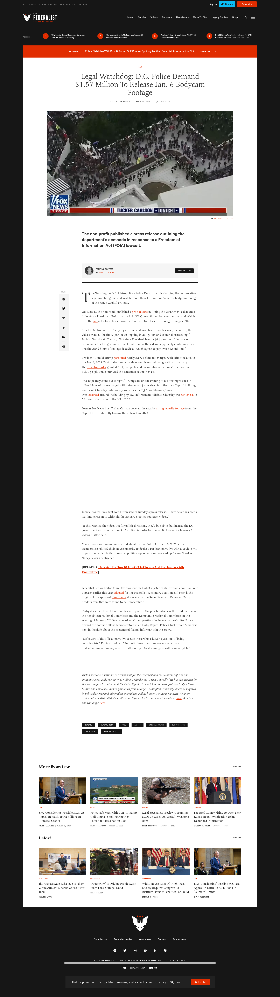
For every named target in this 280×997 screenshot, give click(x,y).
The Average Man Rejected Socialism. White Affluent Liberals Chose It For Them (62, 888)
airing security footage (170, 408)
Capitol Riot (107, 725)
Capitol (88, 725)
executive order (96, 367)
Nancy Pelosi (178, 725)
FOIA (124, 725)
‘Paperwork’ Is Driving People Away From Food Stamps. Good (113, 886)
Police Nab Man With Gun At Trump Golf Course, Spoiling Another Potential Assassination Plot (113, 817)
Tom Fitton (90, 731)
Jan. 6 (137, 725)
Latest (45, 838)
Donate (229, 4)
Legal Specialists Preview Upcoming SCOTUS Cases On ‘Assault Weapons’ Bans (166, 817)
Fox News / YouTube (223, 218)
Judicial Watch (156, 725)
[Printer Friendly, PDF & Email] (64, 346)
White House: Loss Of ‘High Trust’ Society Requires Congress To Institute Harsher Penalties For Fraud (165, 888)
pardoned (120, 358)
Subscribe (247, 4)
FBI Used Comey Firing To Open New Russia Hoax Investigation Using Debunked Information (217, 817)
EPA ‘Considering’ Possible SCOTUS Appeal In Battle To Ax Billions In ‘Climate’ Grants (61, 817)
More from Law (54, 767)
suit (95, 321)
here (179, 698)
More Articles (184, 270)
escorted (93, 395)
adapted (119, 593)
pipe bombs (119, 597)
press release (140, 312)
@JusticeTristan (106, 272)
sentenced (187, 395)
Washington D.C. (111, 731)
